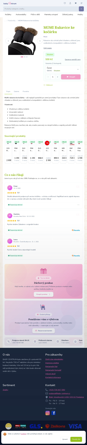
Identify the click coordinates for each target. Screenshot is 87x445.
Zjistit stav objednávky (54, 359)
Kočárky (8, 14)
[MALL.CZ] (20, 426)
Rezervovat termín (45, 331)
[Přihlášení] (70, 3)
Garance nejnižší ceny (73, 59)
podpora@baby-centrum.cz (59, 393)
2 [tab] (24, 56)
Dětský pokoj (67, 14)
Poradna (26, 91)
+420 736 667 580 (57, 390)
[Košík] (75, 3)
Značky (5, 390)
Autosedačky (21, 14)
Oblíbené (49, 85)
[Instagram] (47, 413)
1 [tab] (22, 56)
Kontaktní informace (53, 377)
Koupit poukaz (41, 294)
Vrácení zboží (50, 374)
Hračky (80, 14)
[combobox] (63, 69)
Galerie (16, 91)
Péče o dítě (35, 14)
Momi (45, 37)
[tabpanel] (24, 39)
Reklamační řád (51, 366)
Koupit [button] (72, 77)
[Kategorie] (81, 3)
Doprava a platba (52, 363)
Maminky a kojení (51, 14)
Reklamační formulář (53, 370)
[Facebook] (53, 413)
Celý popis (48, 48)
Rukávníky (12, 21)
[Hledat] (81, 8)
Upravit (65, 439)
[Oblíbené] (65, 3)
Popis (8, 91)
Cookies (23, 434)
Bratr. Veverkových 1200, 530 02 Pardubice (66, 397)
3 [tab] (26, 56)
